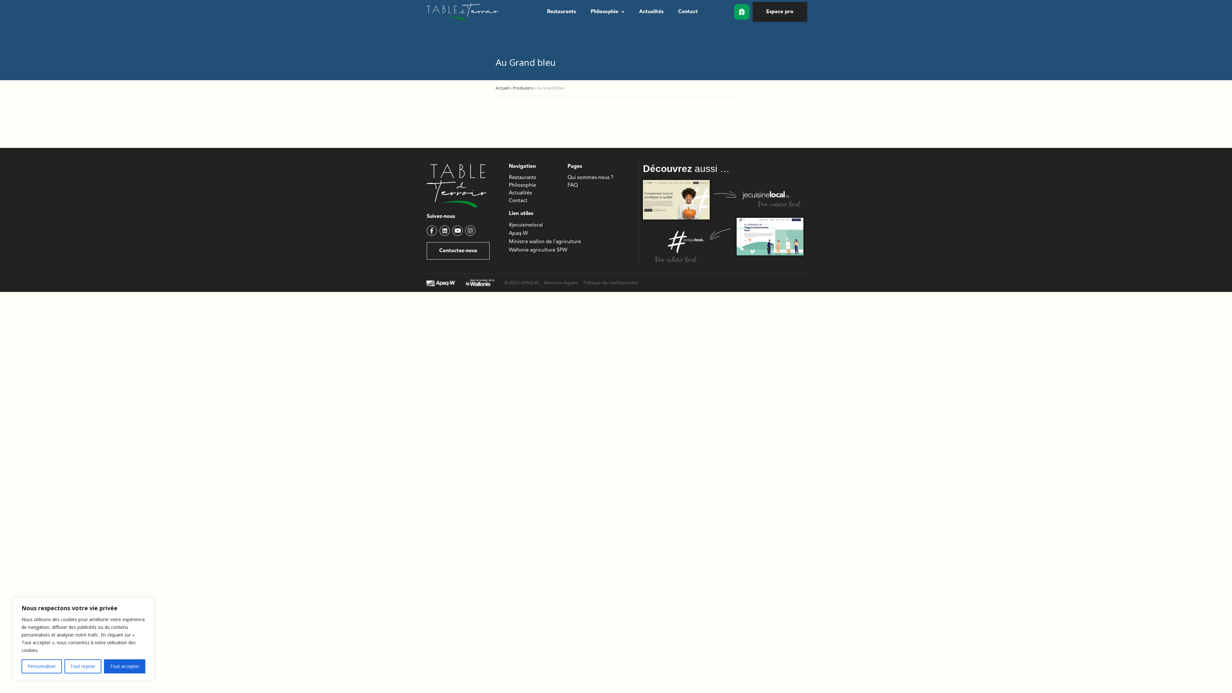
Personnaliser (42, 666)
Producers (523, 88)
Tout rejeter (82, 666)
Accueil (502, 88)
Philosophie (604, 11)
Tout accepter (124, 666)
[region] (83, 638)
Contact (688, 11)
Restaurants (561, 11)
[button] (607, 12)
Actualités (651, 11)
